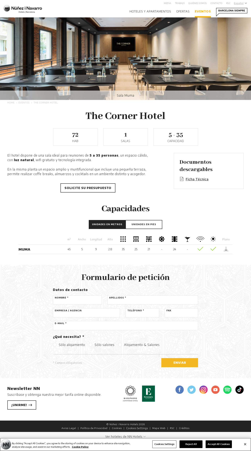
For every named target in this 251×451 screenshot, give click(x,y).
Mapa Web (159, 428)
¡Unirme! (19, 405)
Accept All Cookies (219, 444)
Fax (168, 310)
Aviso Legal (69, 428)
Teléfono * (135, 310)
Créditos (184, 428)
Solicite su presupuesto (87, 188)
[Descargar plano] (226, 250)
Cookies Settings (137, 428)
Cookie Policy (80, 446)
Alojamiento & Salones (142, 344)
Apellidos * (117, 297)
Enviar (179, 362)
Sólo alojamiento (72, 344)
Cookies (117, 428)
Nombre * (61, 297)
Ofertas (183, 11)
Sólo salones (104, 344)
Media (167, 3)
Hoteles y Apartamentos (150, 11)
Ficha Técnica (197, 179)
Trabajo (180, 3)
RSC (228, 3)
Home (11, 102)
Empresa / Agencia (68, 310)
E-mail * (61, 323)
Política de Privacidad (93, 428)
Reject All (191, 444)
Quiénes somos (197, 3)
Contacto (216, 3)
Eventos (203, 11)
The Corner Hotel (46, 102)
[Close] (245, 444)
